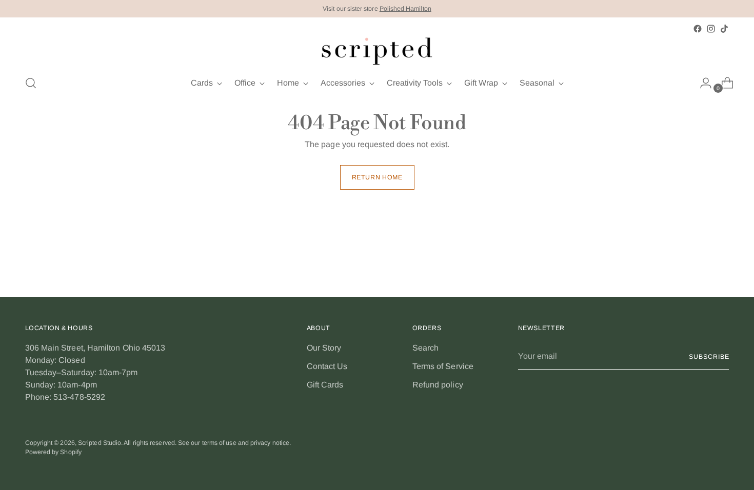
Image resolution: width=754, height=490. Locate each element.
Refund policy (437, 384)
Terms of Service (442, 366)
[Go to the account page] (701, 83)
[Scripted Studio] (377, 51)
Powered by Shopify (53, 452)
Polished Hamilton (405, 8)
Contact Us (327, 366)
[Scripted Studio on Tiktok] (724, 28)
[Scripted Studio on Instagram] (711, 28)
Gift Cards (325, 384)
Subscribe (709, 356)
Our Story (324, 347)
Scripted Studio (99, 442)
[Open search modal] (31, 83)
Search (425, 347)
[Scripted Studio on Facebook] (697, 28)
